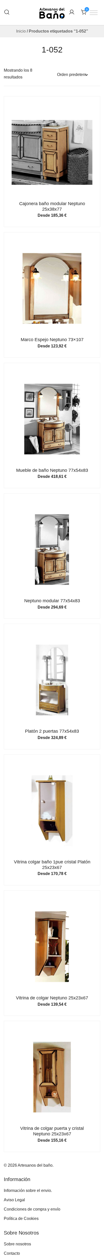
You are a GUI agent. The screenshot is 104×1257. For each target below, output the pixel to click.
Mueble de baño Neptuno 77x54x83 (52, 470)
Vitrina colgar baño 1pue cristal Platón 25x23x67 (52, 864)
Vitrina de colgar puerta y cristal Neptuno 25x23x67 (52, 1131)
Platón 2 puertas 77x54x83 (52, 731)
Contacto (12, 1253)
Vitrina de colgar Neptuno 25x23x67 (52, 997)
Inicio (21, 31)
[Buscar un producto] (7, 12)
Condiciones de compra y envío (32, 1209)
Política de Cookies (21, 1218)
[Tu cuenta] (72, 12)
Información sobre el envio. (28, 1190)
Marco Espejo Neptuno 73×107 (52, 339)
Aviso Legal (14, 1200)
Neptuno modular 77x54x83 (52, 600)
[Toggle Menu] (94, 12)
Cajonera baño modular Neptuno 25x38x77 (52, 206)
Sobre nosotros (17, 1244)
